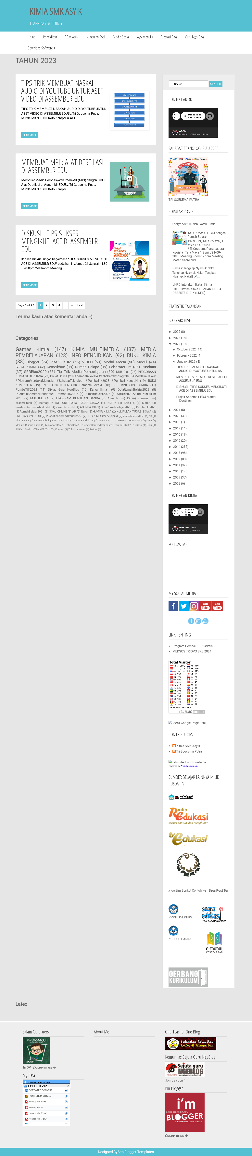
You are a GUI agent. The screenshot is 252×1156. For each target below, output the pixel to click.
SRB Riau (120, 385)
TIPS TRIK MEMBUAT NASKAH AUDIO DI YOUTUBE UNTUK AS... (200, 369)
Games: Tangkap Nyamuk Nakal (193, 268)
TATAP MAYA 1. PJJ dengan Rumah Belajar (207, 235)
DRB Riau (122, 372)
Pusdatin (149, 367)
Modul (142, 362)
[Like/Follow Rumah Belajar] (191, 623)
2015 (177, 440)
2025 (177, 332)
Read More (30, 135)
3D (150, 416)
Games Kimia (32, 349)
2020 (177, 416)
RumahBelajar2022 (97, 394)
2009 (177, 477)
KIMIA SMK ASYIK (56, 11)
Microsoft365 (53, 425)
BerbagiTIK (46, 403)
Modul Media (114, 362)
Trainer (93, 429)
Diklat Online (58, 376)
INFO (46, 385)
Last (80, 305)
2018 (177, 422)
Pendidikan (50, 37)
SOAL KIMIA (26, 367)
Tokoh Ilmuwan (77, 429)
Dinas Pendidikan (83, 420)
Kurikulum (144, 398)
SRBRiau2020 (35, 371)
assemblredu (24, 403)
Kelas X (129, 403)
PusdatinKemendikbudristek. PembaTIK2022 (47, 394)
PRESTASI (22, 416)
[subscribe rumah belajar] (205, 623)
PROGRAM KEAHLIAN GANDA (78, 398)
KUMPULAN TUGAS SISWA (134, 411)
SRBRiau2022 (126, 394)
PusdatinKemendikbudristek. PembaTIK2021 (107, 425)
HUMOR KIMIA (102, 411)
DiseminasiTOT (106, 420)
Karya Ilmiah (99, 389)
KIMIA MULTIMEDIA (95, 349)
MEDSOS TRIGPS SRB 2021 (191, 651)
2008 (177, 483)
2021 (177, 410)
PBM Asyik (71, 37)
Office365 (71, 425)
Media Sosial (121, 37)
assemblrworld (65, 407)
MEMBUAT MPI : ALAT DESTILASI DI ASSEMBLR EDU (62, 166)
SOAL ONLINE (58, 411)
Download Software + (41, 48)
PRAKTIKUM (60, 362)
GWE (122, 420)
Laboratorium (120, 367)
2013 (177, 453)
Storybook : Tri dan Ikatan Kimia (193, 224)
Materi (146, 403)
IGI (129, 398)
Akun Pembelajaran (45, 420)
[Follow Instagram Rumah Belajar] (198, 623)
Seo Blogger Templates (136, 1152)
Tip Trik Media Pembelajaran (81, 371)
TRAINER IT (40, 429)
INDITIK (111, 403)
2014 (177, 447)
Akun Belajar (23, 420)
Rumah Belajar (87, 367)
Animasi (64, 420)
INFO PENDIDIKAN (91, 355)
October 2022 (187, 349)
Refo (139, 425)
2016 (177, 434)
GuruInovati (135, 420)
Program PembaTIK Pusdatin (192, 646)
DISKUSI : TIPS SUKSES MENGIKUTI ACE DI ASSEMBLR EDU (59, 241)
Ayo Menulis (145, 37)
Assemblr (113, 398)
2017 (177, 428)
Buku (84, 411)
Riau (149, 425)
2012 (177, 459)
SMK (18, 429)
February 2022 (187, 355)
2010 (177, 471)
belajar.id (112, 416)
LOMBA (142, 385)
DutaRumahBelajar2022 (133, 389)
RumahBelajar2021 (32, 411)
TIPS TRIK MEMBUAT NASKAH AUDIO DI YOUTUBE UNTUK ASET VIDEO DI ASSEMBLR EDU (62, 90)
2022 (177, 344)
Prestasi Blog (169, 37)
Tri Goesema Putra (189, 751)
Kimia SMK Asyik (188, 746)
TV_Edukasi (57, 429)
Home (31, 37)
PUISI (37, 416)
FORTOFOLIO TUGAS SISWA (80, 403)
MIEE (149, 420)
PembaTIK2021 (146, 407)
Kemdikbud (56, 367)
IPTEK (64, 385)
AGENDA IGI (87, 407)
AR (74, 411)
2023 (177, 338)
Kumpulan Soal (95, 37)
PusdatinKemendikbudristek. (64, 416)
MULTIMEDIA (39, 398)
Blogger (33, 362)
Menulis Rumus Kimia (28, 425)
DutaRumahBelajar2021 (116, 407)
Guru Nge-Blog (194, 37)
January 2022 (186, 361)
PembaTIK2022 (26, 389)
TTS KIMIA (94, 416)
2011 (177, 465)
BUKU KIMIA (141, 355)
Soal (27, 429)
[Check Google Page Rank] (187, 723)
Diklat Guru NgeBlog (63, 389)
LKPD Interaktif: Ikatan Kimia (192, 284)
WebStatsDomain (189, 766)
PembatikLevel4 (90, 385)
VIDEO (87, 362)
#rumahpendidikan (133, 416)
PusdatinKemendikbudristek (33, 407)
